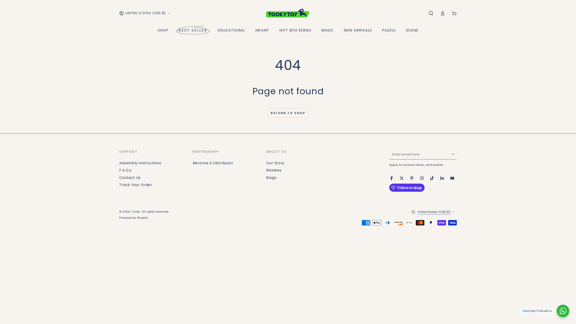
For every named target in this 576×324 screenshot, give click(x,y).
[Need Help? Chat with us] (563, 311)
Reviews (273, 170)
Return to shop (288, 113)
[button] (431, 13)
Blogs (271, 177)
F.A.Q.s (125, 170)
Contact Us (130, 177)
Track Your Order (135, 184)
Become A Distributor (213, 163)
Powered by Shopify (133, 218)
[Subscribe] (454, 154)
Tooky (135, 212)
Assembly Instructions (140, 163)
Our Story (275, 163)
